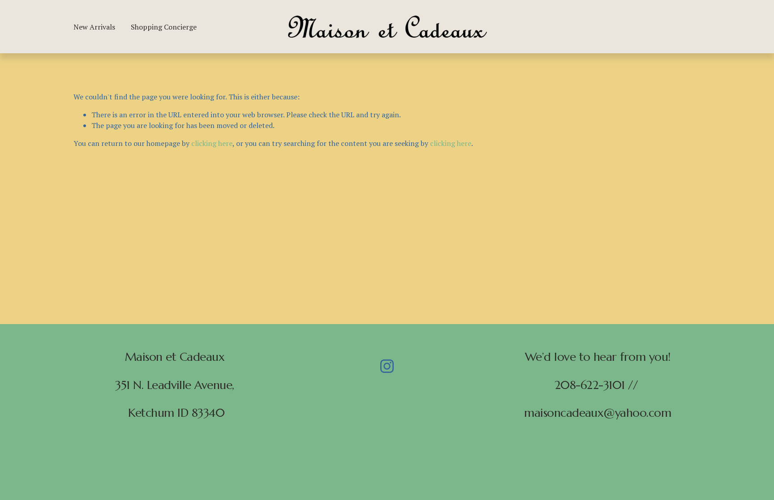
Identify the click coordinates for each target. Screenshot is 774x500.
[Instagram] (387, 366)
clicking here (211, 143)
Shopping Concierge (164, 27)
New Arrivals (94, 27)
